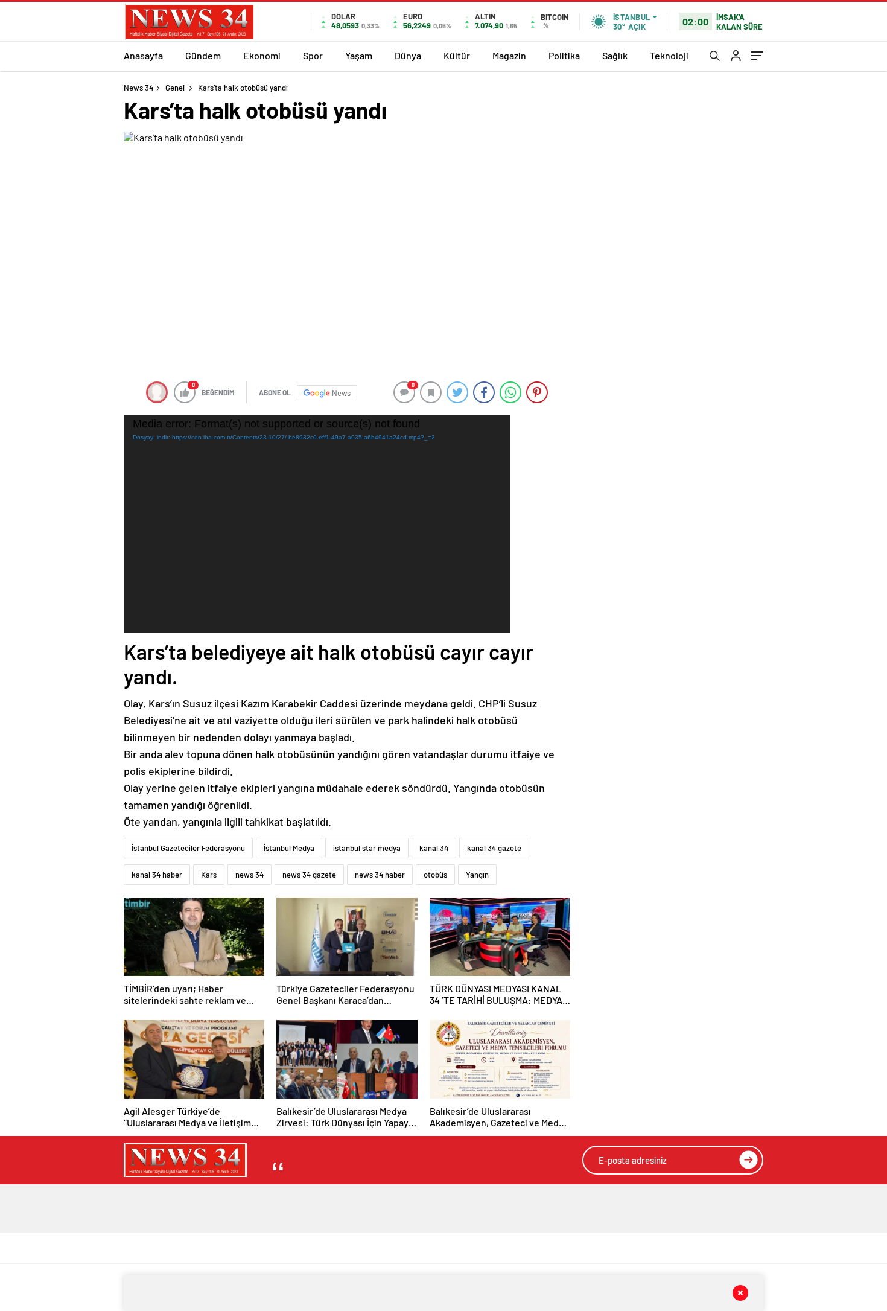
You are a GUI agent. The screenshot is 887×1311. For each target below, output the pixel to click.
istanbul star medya (367, 848)
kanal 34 (433, 848)
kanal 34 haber (157, 874)
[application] (317, 524)
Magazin (509, 55)
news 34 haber (380, 874)
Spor (313, 55)
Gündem (203, 55)
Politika (564, 55)
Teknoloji (669, 55)
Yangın (477, 874)
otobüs (435, 874)
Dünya (408, 55)
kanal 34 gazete (494, 848)
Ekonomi (262, 55)
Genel (175, 87)
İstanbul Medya (289, 848)
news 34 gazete (309, 874)
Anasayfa (143, 55)
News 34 (138, 87)
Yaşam (358, 55)
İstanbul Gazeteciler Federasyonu (188, 848)
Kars (209, 874)
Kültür (457, 55)
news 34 (249, 874)
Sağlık (615, 55)
